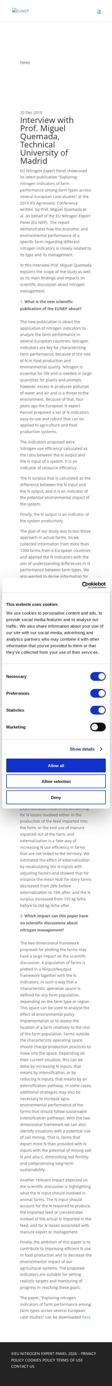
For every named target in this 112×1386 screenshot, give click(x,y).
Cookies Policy (40, 1360)
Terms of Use (69, 1360)
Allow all (56, 765)
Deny (56, 797)
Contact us (23, 1366)
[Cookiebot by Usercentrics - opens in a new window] (82, 585)
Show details (82, 749)
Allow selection (56, 781)
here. (87, 1317)
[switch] (98, 693)
